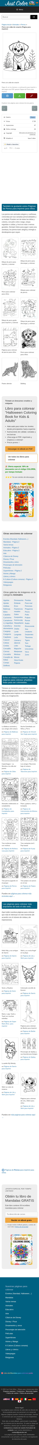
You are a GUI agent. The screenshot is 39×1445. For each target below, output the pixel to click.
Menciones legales (32, 1391)
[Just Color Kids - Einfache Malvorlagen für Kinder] (29, 1399)
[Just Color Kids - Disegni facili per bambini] (25, 1399)
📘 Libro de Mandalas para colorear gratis (17, 1373)
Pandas (28, 600)
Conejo (6, 663)
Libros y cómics (9, 576)
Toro (26, 643)
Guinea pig (18, 620)
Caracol (6, 640)
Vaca (27, 652)
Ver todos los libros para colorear (18, 458)
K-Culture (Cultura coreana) (16, 1346)
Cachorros (7, 617)
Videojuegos (8, 582)
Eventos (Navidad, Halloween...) (15, 539)
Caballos (6, 615)
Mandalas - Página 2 (11, 542)
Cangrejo (7, 631)
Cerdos (6, 646)
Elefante (17, 603)
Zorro (27, 655)
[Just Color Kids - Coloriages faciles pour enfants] (12, 1399)
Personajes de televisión (12, 565)
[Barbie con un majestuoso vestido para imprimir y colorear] (29, 1023)
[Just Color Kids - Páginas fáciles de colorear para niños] (16, 1399)
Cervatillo (7, 649)
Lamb (16, 632)
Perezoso (28, 606)
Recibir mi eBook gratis (21, 1220)
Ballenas (6, 609)
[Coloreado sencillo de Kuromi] (29, 985)
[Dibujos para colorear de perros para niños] (29, 258)
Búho (5, 612)
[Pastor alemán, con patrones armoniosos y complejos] (10, 380)
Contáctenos (21, 1391)
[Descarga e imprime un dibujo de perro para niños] (29, 318)
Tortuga (28, 646)
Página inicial (6, 24)
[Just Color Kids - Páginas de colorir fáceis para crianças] (21, 1399)
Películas (7, 568)
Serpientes (29, 634)
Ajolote (6, 603)
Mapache (17, 649)
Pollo (27, 615)
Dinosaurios (18, 600)
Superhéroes (10, 1338)
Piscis (27, 612)
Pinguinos (29, 609)
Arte (4, 553)
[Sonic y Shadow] (10, 985)
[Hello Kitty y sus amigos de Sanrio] (10, 947)
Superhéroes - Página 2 (12, 571)
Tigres (27, 640)
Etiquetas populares (9, 1391)
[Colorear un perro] (29, 287)
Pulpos (27, 617)
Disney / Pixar (8, 559)
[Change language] (37, 3)
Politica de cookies (13, 1393)
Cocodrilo (7, 654)
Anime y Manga (9, 573)
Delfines (6, 665)
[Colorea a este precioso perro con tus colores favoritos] (10, 288)
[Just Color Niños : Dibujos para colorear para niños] (20, 3)
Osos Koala (18, 660)
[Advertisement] (19, 176)
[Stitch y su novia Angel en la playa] (29, 947)
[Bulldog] (29, 380)
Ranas (27, 620)
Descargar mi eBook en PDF (20, 449)
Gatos (16, 614)
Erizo (16, 606)
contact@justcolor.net (19, 1432)
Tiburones (29, 637)
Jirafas (16, 629)
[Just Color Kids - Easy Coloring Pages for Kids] (6, 1399)
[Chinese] (34, 1399)
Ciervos (6, 651)
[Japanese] (19, 1401)
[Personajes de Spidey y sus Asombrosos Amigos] (29, 1049)
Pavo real (28, 603)
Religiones (7, 585)
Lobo (16, 646)
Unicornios (29, 649)
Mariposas (18, 651)
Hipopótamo (19, 623)
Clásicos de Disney (10, 556)
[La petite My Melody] (10, 1060)
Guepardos (18, 617)
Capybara (7, 637)
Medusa (17, 654)
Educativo (9, 1310)
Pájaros (17, 663)
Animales (16, 24)
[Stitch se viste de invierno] (10, 1084)
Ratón (27, 623)
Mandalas (9, 1298)
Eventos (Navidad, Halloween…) (18, 1294)
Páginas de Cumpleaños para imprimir (8, 811)
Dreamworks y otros (11, 562)
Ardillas (6, 606)
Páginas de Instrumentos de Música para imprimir (29, 811)
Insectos (17, 626)
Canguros (7, 634)
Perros (23, 24)
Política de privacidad (21, 1227)
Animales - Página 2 (11, 548)
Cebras (6, 643)
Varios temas (8, 545)
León (16, 637)
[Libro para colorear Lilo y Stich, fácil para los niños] (29, 1095)
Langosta (17, 634)
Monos (16, 657)
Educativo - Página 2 (11, 550)
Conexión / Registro (33, 3)
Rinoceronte (29, 626)
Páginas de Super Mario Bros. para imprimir (9, 1024)
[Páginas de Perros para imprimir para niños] (3, 1170)
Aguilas (6, 600)
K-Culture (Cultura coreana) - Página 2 (18, 579)
